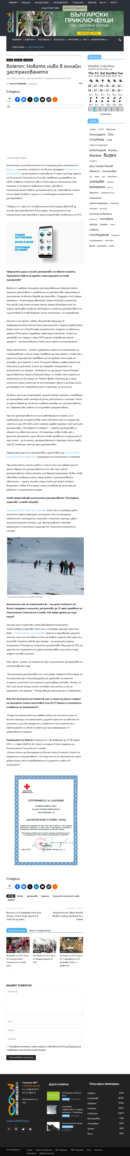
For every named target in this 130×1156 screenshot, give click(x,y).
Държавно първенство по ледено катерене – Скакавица (72, 1110)
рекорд (93, 224)
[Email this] (42, 99)
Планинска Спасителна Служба (66, 896)
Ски (110, 134)
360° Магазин (36, 47)
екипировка (109, 171)
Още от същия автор (40, 930)
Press (88, 1150)
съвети (94, 229)
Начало (9, 55)
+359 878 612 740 (31, 1086)
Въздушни (41, 2)
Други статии (59, 1084)
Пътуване (44, 39)
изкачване (112, 176)
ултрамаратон (96, 240)
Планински (60, 2)
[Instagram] (16, 1129)
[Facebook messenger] (23, 99)
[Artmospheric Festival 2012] (53, 1096)
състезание (99, 235)
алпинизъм (97, 150)
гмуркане (93, 161)
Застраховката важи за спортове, (26, 510)
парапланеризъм (98, 203)
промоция (93, 219)
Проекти (98, 1150)
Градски (77, 2)
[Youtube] (30, 1129)
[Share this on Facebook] (17, 99)
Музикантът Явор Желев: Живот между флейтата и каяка (67, 916)
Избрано (18, 60)
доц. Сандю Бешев (101, 166)
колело (110, 187)
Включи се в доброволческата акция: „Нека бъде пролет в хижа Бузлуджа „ (23, 916)
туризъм (115, 235)
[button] (120, 40)
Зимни (13, 2)
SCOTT (101, 129)
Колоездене (97, 134)
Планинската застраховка (29, 633)
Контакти (31, 1153)
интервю (96, 182)
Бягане (92, 2)
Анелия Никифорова (18, 84)
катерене (97, 187)
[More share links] (55, 99)
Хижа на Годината (75, 8)
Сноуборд (96, 139)
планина (114, 203)
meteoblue (105, 114)
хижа (111, 245)
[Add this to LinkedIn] (36, 99)
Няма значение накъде (72, 1123)
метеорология (107, 193)
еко (90, 177)
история (110, 182)
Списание (18, 47)
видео (110, 155)
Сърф (109, 140)
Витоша (110, 129)
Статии (92, 1108)
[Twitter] (23, 1129)
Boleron (10, 169)
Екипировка (98, 39)
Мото (113, 2)
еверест (94, 171)
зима (96, 176)
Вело (102, 2)
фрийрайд (102, 246)
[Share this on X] (29, 99)
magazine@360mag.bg (17, 1121)
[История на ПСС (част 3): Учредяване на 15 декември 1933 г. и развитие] (71, 945)
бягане (95, 155)
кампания (45, 896)
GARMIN (92, 130)
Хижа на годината (98, 145)
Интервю (73, 39)
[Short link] (48, 99)
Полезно (59, 39)
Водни (26, 2)
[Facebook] (8, 1129)
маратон (94, 192)
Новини (16, 39)
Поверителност (46, 1153)
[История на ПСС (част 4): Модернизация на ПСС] (44, 945)
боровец (112, 150)
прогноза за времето (100, 214)
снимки (103, 224)
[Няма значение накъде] (53, 1126)
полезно (93, 208)
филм (92, 245)
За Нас (29, 1150)
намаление (95, 198)
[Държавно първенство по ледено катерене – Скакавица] (53, 1109)
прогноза (103, 209)
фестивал (109, 241)
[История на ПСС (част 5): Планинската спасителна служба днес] (18, 945)
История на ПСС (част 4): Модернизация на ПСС (44, 959)
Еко (85, 39)
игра (103, 177)
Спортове (93, 1098)
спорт (112, 225)
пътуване (106, 219)
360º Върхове (77, 1150)
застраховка (32, 896)
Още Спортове (50, 8)
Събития (28, 39)
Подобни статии (16, 930)
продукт (11, 900)
